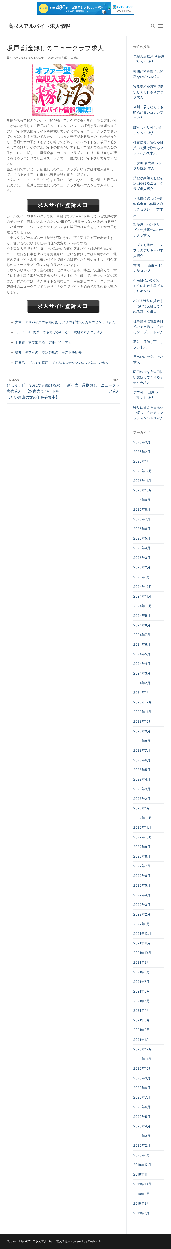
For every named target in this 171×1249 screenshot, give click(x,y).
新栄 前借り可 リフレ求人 (148, 344)
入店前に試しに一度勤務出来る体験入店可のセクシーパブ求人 (148, 206)
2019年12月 (142, 1165)
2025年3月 (141, 557)
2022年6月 (141, 875)
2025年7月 (141, 519)
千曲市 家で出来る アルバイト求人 (43, 342)
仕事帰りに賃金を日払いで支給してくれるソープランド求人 (148, 326)
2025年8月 (141, 509)
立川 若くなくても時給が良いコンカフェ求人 (148, 112)
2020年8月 (141, 1088)
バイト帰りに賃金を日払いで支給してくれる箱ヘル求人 (148, 306)
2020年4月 (141, 1126)
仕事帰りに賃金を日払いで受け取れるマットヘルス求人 (148, 147)
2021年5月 (141, 1001)
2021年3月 (141, 1020)
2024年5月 (141, 654)
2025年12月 (142, 471)
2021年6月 (141, 991)
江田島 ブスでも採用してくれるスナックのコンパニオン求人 (61, 362)
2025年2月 (141, 567)
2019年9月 (141, 1194)
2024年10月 (142, 606)
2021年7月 (141, 982)
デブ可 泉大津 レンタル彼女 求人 (147, 166)
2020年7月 (141, 1097)
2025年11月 (142, 480)
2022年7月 (141, 866)
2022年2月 (141, 914)
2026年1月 (141, 461)
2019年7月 (141, 1213)
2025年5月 (141, 538)
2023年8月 (141, 741)
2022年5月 (141, 885)
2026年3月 (141, 442)
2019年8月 (141, 1203)
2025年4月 (141, 548)
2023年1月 (141, 808)
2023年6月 (141, 760)
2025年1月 (141, 577)
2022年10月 (142, 837)
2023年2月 (141, 798)
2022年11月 (142, 827)
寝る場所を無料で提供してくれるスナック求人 (148, 91)
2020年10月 (142, 1068)
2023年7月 (141, 750)
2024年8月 (141, 625)
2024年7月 (141, 635)
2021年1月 (141, 1039)
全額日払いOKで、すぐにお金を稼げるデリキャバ (148, 285)
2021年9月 (141, 962)
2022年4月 (141, 895)
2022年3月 (141, 905)
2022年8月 (141, 856)
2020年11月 (142, 1059)
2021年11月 (142, 943)
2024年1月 (141, 692)
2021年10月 (142, 953)
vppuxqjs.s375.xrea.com (26, 57)
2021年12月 (142, 933)
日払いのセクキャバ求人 (148, 359)
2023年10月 (142, 721)
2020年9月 (141, 1078)
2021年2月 (141, 1030)
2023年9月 (141, 731)
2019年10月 (142, 1184)
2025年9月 (141, 500)
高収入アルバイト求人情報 (39, 26)
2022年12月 (142, 818)
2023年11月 (142, 712)
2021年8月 (141, 972)
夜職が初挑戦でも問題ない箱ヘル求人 (148, 74)
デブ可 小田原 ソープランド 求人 (147, 395)
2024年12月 (142, 587)
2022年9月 (141, 847)
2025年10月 (142, 490)
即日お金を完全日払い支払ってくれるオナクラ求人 (148, 377)
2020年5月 (141, 1116)
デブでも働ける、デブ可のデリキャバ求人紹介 (148, 250)
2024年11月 (142, 596)
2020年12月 (142, 1049)
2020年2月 (141, 1145)
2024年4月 (141, 664)
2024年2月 (141, 683)
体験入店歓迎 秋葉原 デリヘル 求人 (148, 59)
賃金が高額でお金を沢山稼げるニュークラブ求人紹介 (148, 183)
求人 (76, 57)
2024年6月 (141, 644)
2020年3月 (141, 1136)
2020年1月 (141, 1155)
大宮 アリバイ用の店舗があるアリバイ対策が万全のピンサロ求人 (65, 322)
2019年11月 (142, 1174)
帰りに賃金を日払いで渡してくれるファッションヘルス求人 (148, 412)
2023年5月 (141, 770)
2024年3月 (141, 673)
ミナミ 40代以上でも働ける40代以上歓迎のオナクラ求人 (59, 332)
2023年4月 (141, 779)
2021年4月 (141, 1010)
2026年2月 (141, 452)
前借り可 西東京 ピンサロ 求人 (147, 268)
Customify (95, 1241)
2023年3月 (141, 789)
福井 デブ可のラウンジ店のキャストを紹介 (48, 352)
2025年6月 (141, 529)
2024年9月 (141, 615)
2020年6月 (141, 1107)
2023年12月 (142, 702)
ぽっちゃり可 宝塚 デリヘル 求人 (147, 130)
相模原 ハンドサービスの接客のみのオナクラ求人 (148, 229)
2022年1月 (141, 924)
